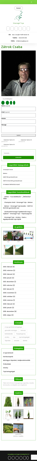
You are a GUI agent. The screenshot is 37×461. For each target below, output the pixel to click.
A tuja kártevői (8, 353)
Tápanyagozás (26, 214)
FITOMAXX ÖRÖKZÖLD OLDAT (11, 184)
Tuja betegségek (9, 371)
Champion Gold (8, 169)
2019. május (7, 315)
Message (3, 125)
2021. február (7, 289)
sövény (7, 337)
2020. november (8, 293)
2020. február (7, 304)
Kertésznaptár (8, 357)
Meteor (5, 173)
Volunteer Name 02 (9, 140)
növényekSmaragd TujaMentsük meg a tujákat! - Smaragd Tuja (17, 213)
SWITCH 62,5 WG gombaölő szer (12, 181)
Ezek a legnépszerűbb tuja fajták (14, 218)
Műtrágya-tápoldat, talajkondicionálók (16, 360)
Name (5, 106)
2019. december (8, 311)
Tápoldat (7, 340)
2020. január (7, 308)
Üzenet (18, 8)
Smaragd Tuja (18, 23)
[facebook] (16, 28)
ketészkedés (9, 334)
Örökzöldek (7, 364)
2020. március (8, 300)
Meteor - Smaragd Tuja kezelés (15, 206)
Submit (18, 135)
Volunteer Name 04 (9, 144)
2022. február (7, 274)
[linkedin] (28, 28)
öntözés (16, 340)
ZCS (28, 454)
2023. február (7, 267)
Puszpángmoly (21, 334)
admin (6, 197)
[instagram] (12, 28)
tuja (14, 337)
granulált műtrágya (11, 330)
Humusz (23, 330)
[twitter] (8, 28)
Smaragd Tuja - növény (12, 217)
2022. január (7, 278)
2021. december (8, 282)
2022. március (8, 270)
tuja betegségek (24, 337)
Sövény (5, 368)
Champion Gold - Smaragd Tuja (15, 202)
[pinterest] (24, 28)
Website (3, 118)
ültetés (25, 340)
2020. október (7, 296)
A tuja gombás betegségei (13, 327)
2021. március (7, 285)
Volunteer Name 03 (26, 140)
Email (5, 112)
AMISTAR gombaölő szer (10, 177)
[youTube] (20, 28)
